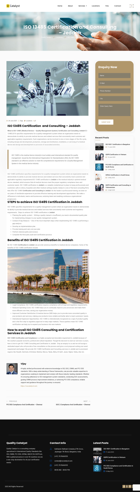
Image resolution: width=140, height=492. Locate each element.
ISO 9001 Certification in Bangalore (118, 144)
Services (82, 6)
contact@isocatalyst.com (63, 461)
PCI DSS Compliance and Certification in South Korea (119, 166)
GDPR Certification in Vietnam (116, 154)
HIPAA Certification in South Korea (117, 175)
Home (60, 6)
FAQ (107, 6)
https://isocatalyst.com (29, 386)
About (70, 6)
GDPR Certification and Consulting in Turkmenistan (118, 186)
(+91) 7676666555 (61, 456)
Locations (96, 6)
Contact (117, 6)
